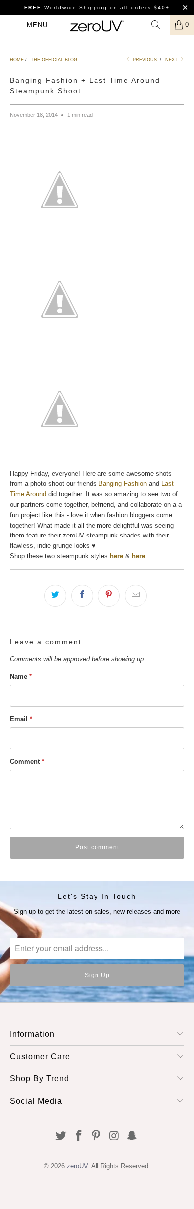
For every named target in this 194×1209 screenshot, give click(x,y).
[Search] (159, 24)
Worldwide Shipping (65, 7)
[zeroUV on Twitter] (61, 1136)
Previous (144, 59)
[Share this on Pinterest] (109, 596)
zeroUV (77, 1166)
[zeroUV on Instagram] (114, 1136)
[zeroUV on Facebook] (78, 1136)
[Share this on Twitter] (55, 596)
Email (21, 719)
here (138, 556)
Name (21, 676)
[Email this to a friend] (136, 596)
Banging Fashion (122, 483)
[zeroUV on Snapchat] (132, 1136)
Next (172, 59)
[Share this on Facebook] (82, 596)
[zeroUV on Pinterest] (96, 1136)
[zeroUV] (97, 25)
